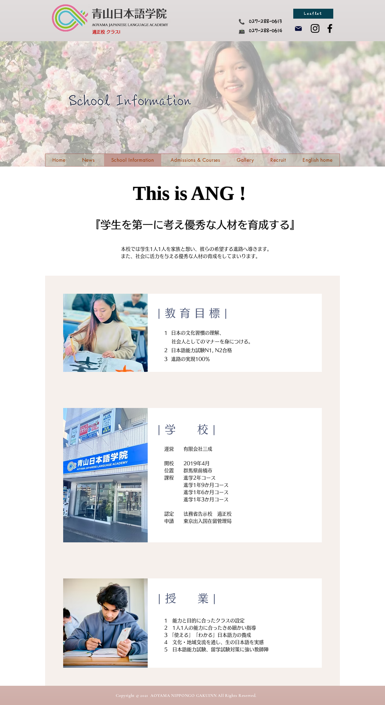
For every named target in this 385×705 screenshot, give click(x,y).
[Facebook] (330, 28)
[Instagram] (315, 28)
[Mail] (298, 28)
